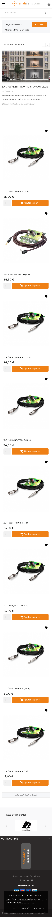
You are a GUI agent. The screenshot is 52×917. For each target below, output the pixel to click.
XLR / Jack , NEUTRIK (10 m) (16, 191)
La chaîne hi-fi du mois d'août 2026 (25, 86)
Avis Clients (24, 856)
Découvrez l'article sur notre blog (18, 104)
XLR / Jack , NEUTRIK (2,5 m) (16, 688)
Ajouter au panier (30, 203)
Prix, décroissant (14, 25)
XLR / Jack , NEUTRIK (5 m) (15, 523)
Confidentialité (21, 908)
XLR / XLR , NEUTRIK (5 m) (15, 606)
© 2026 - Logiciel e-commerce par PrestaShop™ (24, 913)
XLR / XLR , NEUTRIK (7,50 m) (17, 440)
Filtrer (39, 24)
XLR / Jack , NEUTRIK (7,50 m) (17, 357)
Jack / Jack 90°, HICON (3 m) (16, 274)
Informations (26, 885)
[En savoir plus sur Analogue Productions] (26, 825)
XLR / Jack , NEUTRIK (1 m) (15, 771)
